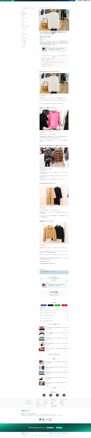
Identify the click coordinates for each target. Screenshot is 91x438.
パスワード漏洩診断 (39, 414)
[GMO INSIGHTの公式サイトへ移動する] (25, 410)
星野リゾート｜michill (25, 26)
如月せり (67, 385)
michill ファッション (66, 335)
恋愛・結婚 (23, 40)
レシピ (23, 32)
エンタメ (23, 36)
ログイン (23, 15)
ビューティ (23, 30)
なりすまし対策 (54, 415)
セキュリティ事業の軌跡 (59, 415)
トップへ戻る (53, 299)
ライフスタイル (24, 34)
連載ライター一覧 (24, 17)
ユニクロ (41, 36)
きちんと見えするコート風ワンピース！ (48, 64)
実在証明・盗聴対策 (23, 415)
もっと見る (54, 387)
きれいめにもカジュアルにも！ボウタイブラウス (49, 58)
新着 (22, 19)
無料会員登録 (24, 13)
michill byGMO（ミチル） (42, 7)
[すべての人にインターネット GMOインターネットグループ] (84, 0)
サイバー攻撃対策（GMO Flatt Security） (47, 415)
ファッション (24, 28)
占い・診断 (23, 42)
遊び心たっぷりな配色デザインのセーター (48, 60)
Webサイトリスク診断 (45, 414)
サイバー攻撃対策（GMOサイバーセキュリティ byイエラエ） (34, 415)
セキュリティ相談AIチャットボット (53, 414)
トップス (45, 36)
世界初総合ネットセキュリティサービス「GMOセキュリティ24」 (29, 414)
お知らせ (23, 11)
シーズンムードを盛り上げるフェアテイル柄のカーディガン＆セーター (52, 62)
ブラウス (49, 36)
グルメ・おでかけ (24, 38)
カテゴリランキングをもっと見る (54, 354)
